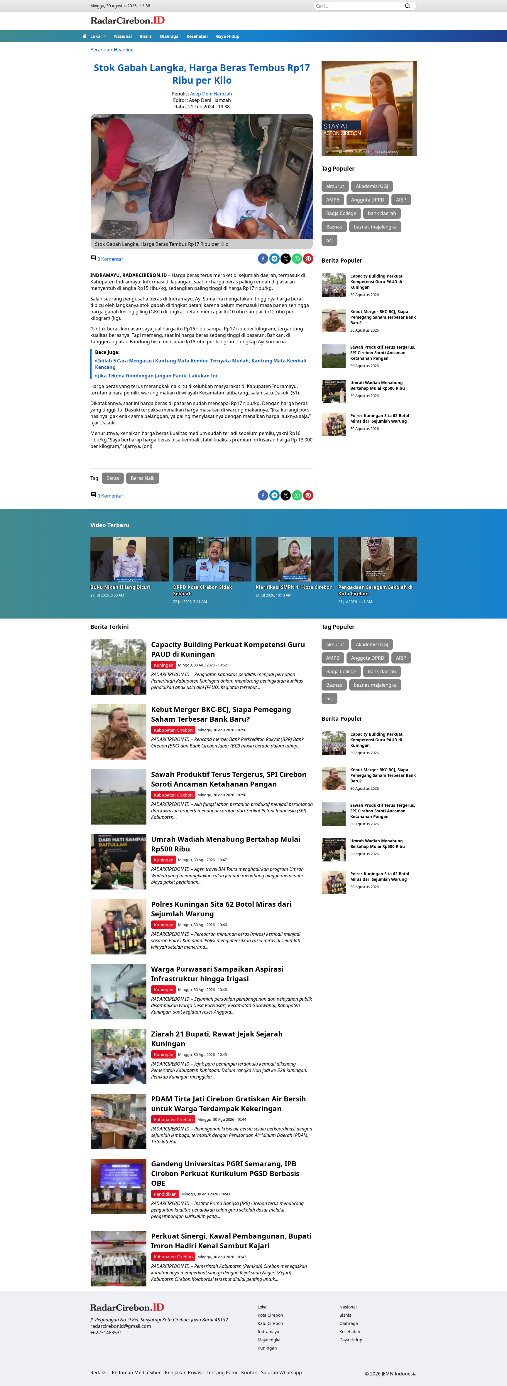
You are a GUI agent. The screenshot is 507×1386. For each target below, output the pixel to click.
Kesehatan (197, 36)
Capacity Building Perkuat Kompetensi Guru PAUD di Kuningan (376, 281)
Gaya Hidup (227, 36)
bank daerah (382, 213)
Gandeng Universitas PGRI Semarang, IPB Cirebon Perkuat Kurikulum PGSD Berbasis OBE (225, 1173)
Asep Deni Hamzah (211, 93)
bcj (329, 240)
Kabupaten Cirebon (173, 730)
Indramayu (268, 1331)
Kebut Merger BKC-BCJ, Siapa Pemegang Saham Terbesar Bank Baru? (383, 317)
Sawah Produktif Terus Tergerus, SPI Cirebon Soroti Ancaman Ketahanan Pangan (382, 352)
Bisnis (146, 36)
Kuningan (163, 665)
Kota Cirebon (270, 1315)
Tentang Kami (222, 1372)
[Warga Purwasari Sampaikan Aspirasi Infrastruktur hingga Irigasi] (118, 991)
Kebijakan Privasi (183, 1372)
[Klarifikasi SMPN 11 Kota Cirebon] (295, 559)
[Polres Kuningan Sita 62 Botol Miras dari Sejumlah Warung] (334, 424)
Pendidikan (165, 1194)
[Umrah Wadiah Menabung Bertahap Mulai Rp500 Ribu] (334, 391)
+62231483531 (106, 1332)
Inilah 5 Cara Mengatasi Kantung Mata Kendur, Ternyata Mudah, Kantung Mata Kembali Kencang (200, 363)
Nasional (123, 36)
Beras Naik (143, 478)
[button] (98, 36)
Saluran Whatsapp (281, 1372)
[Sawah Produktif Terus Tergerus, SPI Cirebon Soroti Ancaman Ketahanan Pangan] (334, 356)
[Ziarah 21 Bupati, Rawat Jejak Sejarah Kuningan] (118, 1056)
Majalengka (269, 1340)
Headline (123, 49)
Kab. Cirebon (270, 1323)
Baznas (334, 227)
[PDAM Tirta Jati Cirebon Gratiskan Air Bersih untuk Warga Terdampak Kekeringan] (118, 1121)
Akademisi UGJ (372, 186)
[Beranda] (84, 36)
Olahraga (169, 36)
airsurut (335, 186)
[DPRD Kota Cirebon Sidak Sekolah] (212, 559)
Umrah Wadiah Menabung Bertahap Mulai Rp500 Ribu (377, 385)
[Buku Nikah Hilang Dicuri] (129, 559)
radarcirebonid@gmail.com (120, 1326)
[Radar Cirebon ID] (128, 20)
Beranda (99, 49)
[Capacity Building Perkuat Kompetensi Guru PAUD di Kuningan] (334, 285)
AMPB (332, 199)
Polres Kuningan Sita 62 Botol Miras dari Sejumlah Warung (379, 418)
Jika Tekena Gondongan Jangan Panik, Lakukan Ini (157, 375)
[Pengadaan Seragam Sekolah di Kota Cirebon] (377, 559)
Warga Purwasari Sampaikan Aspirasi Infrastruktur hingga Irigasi (217, 973)
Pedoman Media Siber (136, 1372)
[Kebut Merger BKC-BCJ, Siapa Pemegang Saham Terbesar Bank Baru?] (334, 320)
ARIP (401, 199)
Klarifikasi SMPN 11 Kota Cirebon (294, 587)
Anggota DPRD (367, 199)
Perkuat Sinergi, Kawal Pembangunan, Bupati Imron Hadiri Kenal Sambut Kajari (231, 1240)
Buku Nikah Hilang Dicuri (120, 587)
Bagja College (341, 213)
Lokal (96, 36)
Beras (113, 478)
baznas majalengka (375, 227)
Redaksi (99, 1372)
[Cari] (408, 6)
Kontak (249, 1372)
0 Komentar (110, 259)
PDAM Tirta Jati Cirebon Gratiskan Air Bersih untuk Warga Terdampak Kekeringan (228, 1103)
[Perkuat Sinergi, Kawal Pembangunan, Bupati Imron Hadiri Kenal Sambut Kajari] (118, 1258)
